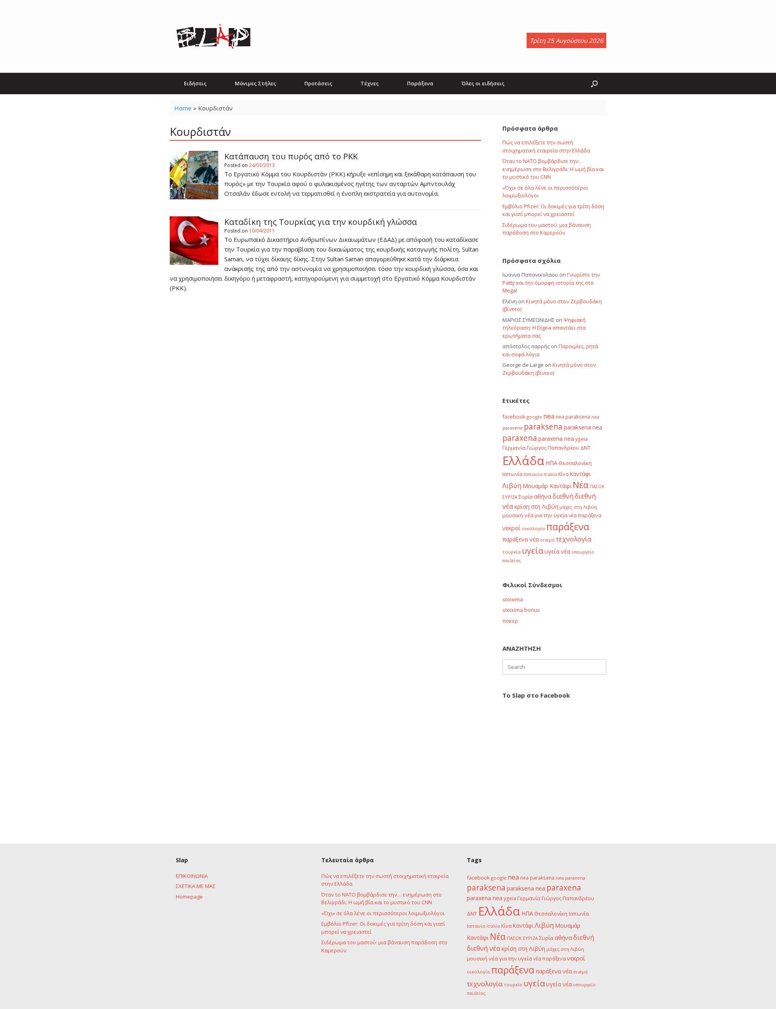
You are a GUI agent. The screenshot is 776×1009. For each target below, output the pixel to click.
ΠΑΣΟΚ (597, 486)
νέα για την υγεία (545, 515)
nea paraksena (573, 416)
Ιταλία (550, 474)
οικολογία (533, 528)
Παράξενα (420, 83)
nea (549, 416)
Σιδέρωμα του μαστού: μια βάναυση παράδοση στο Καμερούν (546, 229)
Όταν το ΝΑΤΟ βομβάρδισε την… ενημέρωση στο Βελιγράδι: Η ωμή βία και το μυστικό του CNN (553, 168)
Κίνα (563, 474)
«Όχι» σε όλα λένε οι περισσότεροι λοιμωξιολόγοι (383, 913)
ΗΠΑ (551, 463)
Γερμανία (513, 447)
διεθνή (563, 496)
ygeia (581, 439)
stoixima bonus (521, 609)
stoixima (512, 599)
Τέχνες (370, 83)
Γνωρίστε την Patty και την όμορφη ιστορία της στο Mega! (551, 282)
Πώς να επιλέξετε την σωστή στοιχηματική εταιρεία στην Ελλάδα (546, 146)
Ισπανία (533, 474)
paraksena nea (583, 427)
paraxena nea (556, 438)
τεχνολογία (574, 539)
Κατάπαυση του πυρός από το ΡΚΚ (291, 156)
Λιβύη (511, 485)
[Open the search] (594, 83)
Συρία (526, 496)
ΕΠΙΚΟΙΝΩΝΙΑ (192, 876)
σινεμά (547, 540)
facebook (513, 416)
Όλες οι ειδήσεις (483, 83)
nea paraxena (570, 878)
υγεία (532, 550)
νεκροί (511, 528)
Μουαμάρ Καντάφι (547, 486)
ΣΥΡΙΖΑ (509, 497)
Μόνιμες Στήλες (255, 83)
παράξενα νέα (520, 539)
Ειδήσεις (195, 83)
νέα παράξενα (585, 515)
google (534, 417)
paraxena (519, 438)
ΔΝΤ (585, 447)
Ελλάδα (523, 461)
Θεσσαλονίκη (575, 463)
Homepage (189, 896)
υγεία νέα (557, 551)
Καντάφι (580, 474)
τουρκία (511, 552)
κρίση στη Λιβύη (536, 506)
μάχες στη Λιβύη (578, 507)
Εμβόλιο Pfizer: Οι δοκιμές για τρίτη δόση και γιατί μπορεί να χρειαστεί (553, 210)
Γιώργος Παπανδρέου (553, 447)
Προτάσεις (318, 83)
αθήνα (542, 496)
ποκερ (510, 620)
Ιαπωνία (512, 474)
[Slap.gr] (213, 36)
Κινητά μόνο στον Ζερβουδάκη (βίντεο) (549, 369)
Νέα (580, 485)
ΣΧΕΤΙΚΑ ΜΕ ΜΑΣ (195, 886)
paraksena (543, 426)
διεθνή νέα (483, 948)
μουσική (512, 515)
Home (183, 108)
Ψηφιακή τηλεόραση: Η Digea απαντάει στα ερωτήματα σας (544, 327)
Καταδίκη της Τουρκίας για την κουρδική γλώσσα (320, 221)
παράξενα (567, 526)
